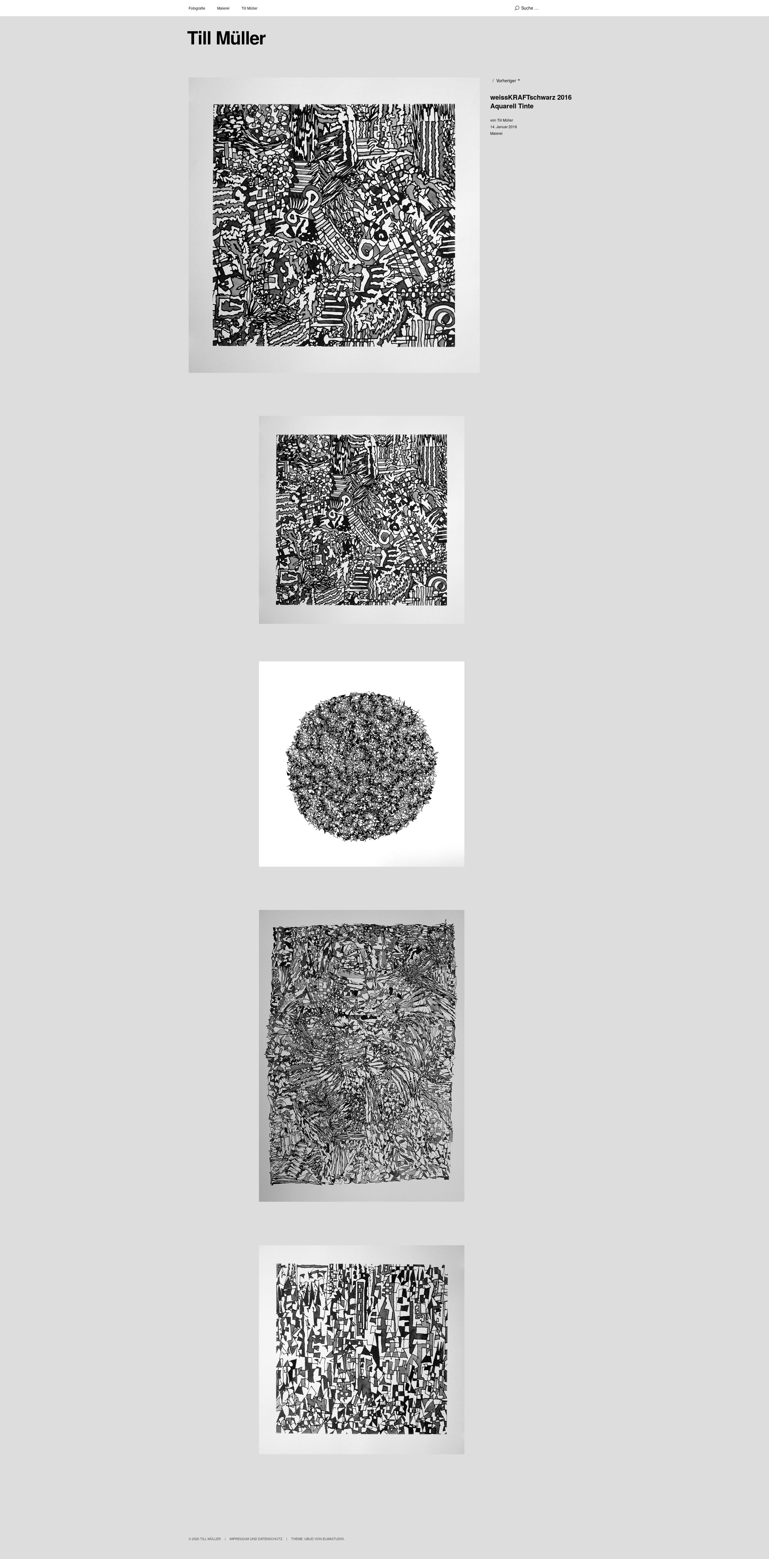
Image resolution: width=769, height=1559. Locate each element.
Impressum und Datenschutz (255, 1538)
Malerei (223, 8)
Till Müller (249, 8)
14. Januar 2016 (503, 126)
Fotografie (197, 8)
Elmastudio (333, 1538)
